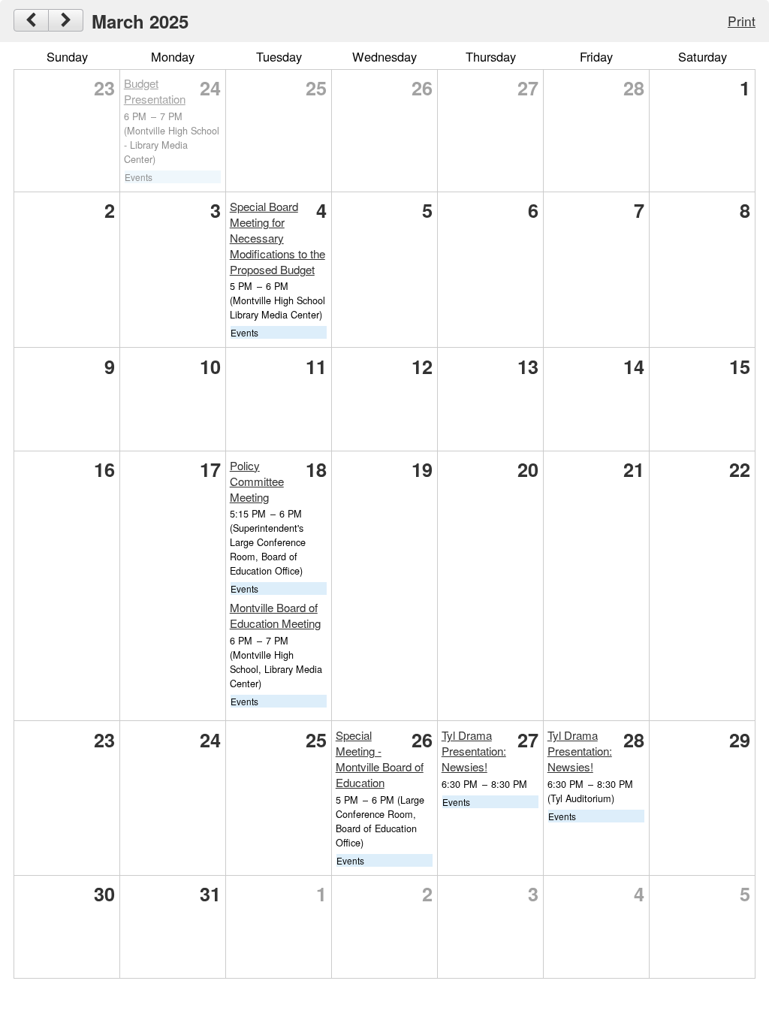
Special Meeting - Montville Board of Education (380, 758)
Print (741, 20)
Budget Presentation (154, 91)
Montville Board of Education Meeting (275, 615)
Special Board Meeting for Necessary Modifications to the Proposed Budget (277, 237)
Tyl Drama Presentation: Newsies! (474, 750)
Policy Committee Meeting (257, 481)
